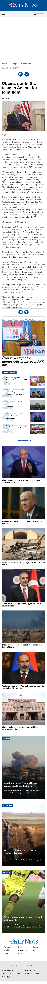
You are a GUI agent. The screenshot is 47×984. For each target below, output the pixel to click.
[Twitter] (26, 74)
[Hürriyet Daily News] (23, 5)
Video (6, 953)
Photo (20, 953)
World (6, 950)
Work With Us (29, 970)
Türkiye (14, 64)
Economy (22, 947)
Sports (35, 950)
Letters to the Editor (32, 974)
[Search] (35, 14)
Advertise (6, 977)
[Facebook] (20, 74)
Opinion (36, 947)
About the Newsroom (11, 974)
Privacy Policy (7, 970)
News (4, 64)
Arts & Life (22, 950)
